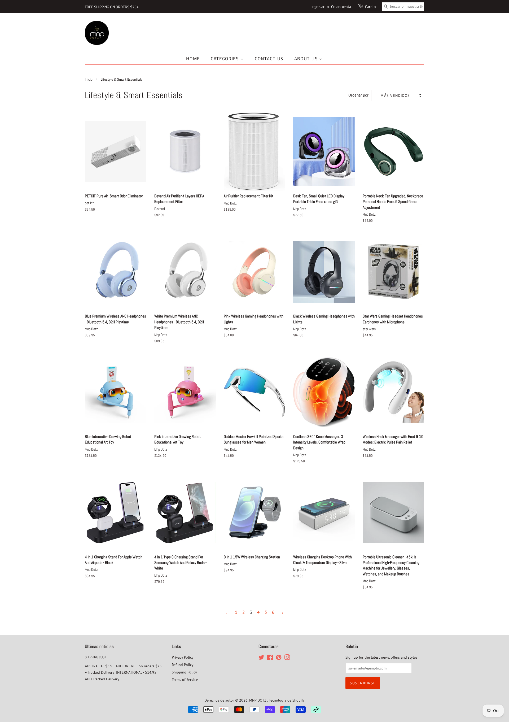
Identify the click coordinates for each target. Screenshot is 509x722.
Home (193, 58)
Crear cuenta (341, 6)
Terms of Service (185, 679)
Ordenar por (358, 95)
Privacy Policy (183, 657)
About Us (306, 58)
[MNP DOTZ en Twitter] (261, 658)
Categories (225, 58)
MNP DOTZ (258, 700)
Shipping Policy (184, 672)
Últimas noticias (99, 646)
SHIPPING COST (95, 657)
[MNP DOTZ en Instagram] (287, 658)
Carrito (370, 6)
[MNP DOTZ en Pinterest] (279, 658)
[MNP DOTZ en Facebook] (270, 658)
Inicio (89, 79)
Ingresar (317, 6)
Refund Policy (183, 664)
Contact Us (269, 58)
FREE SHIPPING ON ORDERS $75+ (112, 7)
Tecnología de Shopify (287, 700)
